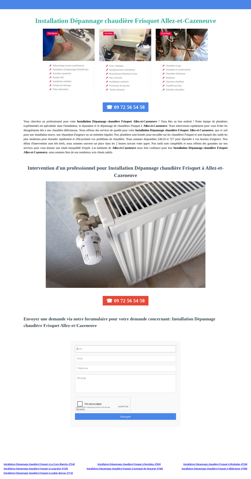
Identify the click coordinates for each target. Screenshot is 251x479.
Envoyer (125, 416)
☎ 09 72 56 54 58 (125, 107)
